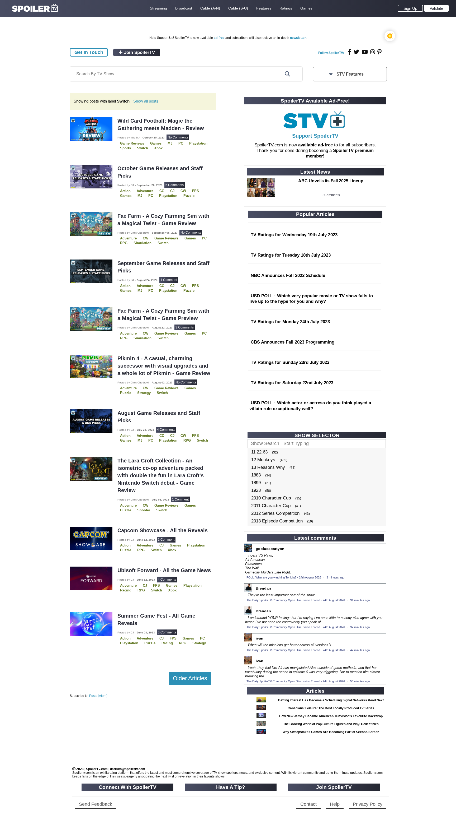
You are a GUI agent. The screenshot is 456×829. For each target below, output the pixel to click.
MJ (170, 143)
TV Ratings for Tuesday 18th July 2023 (291, 255)
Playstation (198, 143)
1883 (256, 475)
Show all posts (145, 101)
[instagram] (372, 52)
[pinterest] (379, 52)
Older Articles (190, 678)
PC (180, 143)
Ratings (285, 8)
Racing (125, 590)
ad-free (219, 38)
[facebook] (349, 52)
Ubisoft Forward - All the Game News (164, 570)
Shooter (143, 510)
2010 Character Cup (271, 498)
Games (306, 8)
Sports (125, 148)
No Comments (178, 137)
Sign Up (410, 8)
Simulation (142, 243)
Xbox (158, 148)
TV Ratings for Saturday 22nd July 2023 (292, 382)
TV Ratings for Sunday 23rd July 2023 (290, 362)
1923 (256, 490)
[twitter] (356, 52)
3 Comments (184, 327)
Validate (436, 8)
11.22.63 (259, 452)
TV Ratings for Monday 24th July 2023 (290, 321)
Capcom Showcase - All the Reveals (162, 530)
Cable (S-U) (238, 8)
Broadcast (183, 8)
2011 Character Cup (271, 505)
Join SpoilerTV (139, 52)
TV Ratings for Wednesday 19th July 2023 (294, 234)
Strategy (144, 393)
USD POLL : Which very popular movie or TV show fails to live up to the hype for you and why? (311, 298)
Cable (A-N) (210, 8)
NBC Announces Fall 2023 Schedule (288, 275)
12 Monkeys (263, 459)
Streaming (158, 8)
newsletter (298, 38)
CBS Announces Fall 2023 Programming (292, 342)
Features (263, 8)
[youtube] (365, 52)
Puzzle (188, 196)
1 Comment (168, 280)
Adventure (145, 191)
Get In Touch (88, 52)
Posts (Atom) (98, 696)
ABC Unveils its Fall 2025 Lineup (330, 181)
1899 (256, 482)
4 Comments (166, 430)
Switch (142, 148)
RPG (123, 243)
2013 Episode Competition (277, 521)
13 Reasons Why (268, 467)
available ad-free (315, 144)
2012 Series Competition (275, 513)
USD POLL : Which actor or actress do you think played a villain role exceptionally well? (310, 405)
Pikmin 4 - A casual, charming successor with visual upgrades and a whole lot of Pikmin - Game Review (163, 365)
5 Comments (174, 185)
